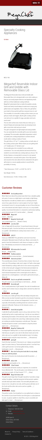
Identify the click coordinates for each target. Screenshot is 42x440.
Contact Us (8, 434)
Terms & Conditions (27, 431)
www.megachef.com (19, 413)
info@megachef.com (18, 411)
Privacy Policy (16, 431)
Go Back (6, 39)
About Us (7, 431)
